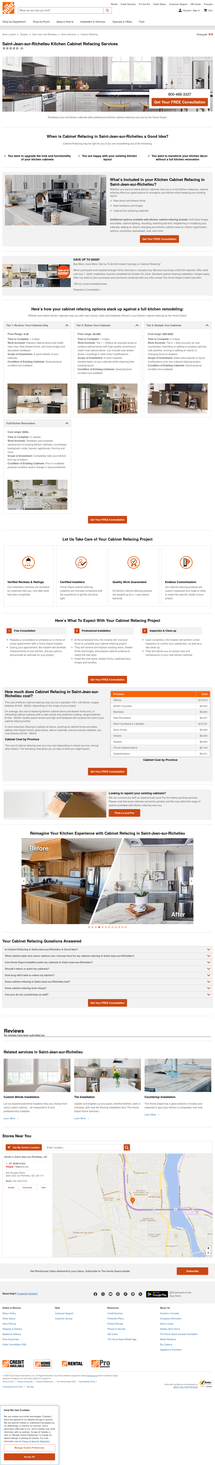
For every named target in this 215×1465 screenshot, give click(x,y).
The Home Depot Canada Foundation (179, 1334)
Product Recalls (115, 1323)
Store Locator (9, 34)
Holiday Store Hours (170, 1328)
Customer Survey (63, 1318)
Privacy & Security (116, 1328)
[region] (29, 1435)
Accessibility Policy (87, 1381)
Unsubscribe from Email (13, 1386)
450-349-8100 (20, 1180)
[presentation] (24, 881)
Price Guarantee (11, 1339)
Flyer (44, 1187)
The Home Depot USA (66, 1381)
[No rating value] (11, 48)
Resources (113, 1307)
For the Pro (144, 4)
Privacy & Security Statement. (36, 1441)
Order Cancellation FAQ (14, 1344)
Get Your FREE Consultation (179, 102)
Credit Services (128, 4)
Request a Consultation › (87, 289)
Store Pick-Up (9, 1323)
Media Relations (168, 1339)
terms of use (92, 1375)
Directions (27, 1187)
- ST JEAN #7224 (15, 1163)
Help (57, 1307)
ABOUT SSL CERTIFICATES (185, 1387)
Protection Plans (116, 1318)
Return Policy (9, 1313)
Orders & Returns (11, 1307)
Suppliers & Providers (170, 1349)
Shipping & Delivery (12, 1328)
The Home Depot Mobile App (122, 1339)
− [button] (208, 1253)
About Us (165, 1307)
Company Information (171, 1318)
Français (208, 4)
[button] (107, 10)
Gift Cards (196, 4)
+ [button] (208, 1248)
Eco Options (166, 1344)
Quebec (24, 34)
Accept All (29, 1456)
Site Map (30, 1386)
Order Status (159, 4)
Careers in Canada (169, 1313)
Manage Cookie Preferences (29, 1447)
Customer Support (178, 4)
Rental (114, 4)
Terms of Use (8, 1381)
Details (11, 1187)
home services (68, 34)
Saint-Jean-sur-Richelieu (44, 34)
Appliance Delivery (12, 1334)
